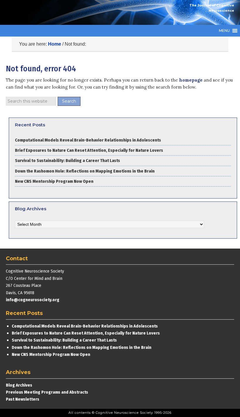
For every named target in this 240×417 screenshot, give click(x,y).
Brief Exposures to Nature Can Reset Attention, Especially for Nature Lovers (89, 150)
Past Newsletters (22, 399)
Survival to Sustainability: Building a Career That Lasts (67, 160)
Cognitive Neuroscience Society (50, 12)
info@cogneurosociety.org (32, 299)
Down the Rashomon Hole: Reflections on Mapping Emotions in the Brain (85, 171)
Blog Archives (19, 385)
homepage (191, 80)
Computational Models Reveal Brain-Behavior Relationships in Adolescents (88, 140)
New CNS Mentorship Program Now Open (54, 181)
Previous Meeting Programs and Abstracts (47, 392)
